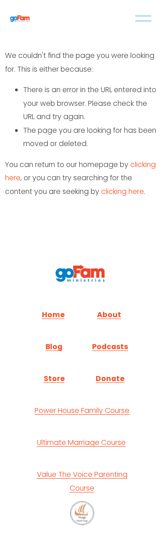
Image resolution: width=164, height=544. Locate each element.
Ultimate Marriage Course (81, 442)
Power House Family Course (82, 410)
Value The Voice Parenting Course (82, 481)
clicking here (122, 191)
